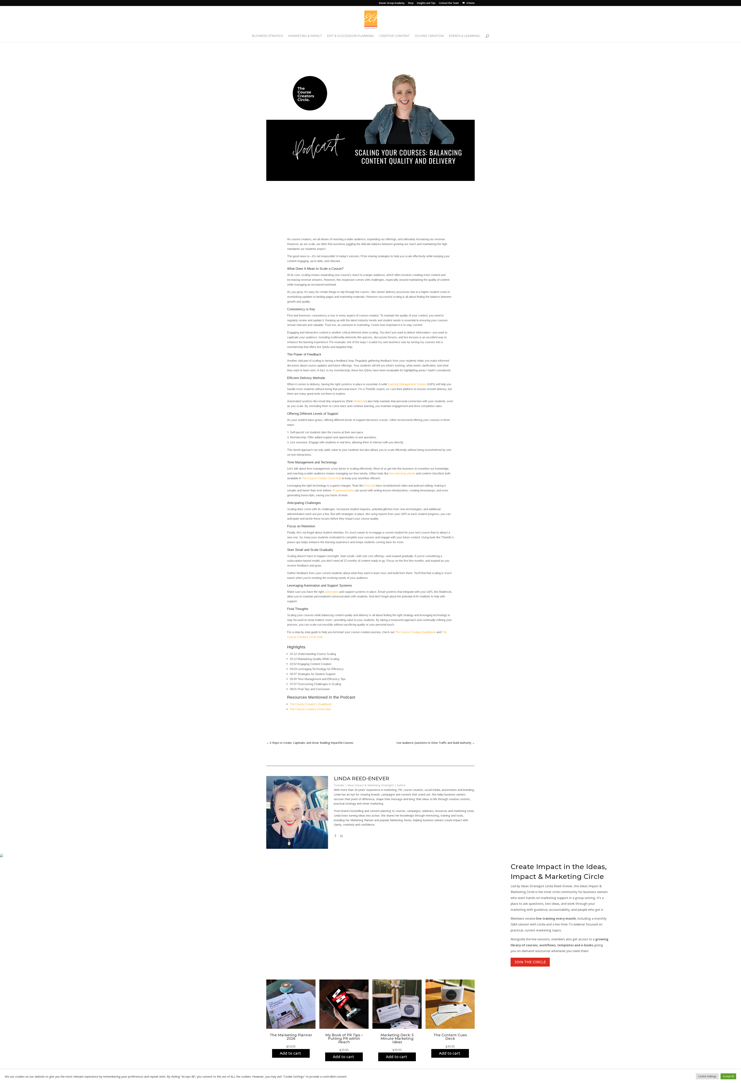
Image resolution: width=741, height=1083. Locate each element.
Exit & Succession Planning (350, 36)
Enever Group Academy (391, 3)
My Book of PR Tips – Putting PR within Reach (344, 1038)
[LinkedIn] (341, 836)
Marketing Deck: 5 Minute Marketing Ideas (397, 1038)
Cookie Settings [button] (707, 1076)
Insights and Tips (426, 3)
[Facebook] (335, 836)
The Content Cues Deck (450, 1036)
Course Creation (429, 36)
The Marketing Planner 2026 (291, 1036)
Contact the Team (449, 3)
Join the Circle (530, 962)
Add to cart (290, 1053)
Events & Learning (464, 36)
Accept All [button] (728, 1076)
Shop (411, 3)
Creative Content (394, 36)
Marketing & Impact (305, 36)
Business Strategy (267, 36)
